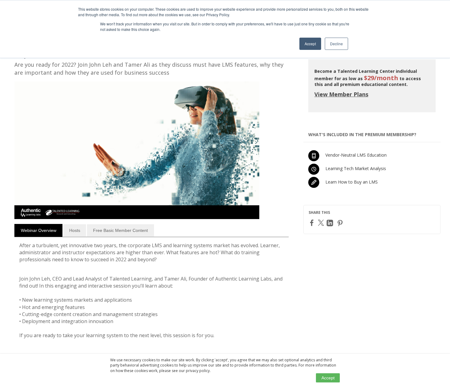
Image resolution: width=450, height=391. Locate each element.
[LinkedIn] (331, 223)
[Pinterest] (341, 223)
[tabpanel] (151, 293)
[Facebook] (313, 222)
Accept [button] (310, 43)
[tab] (38, 230)
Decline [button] (336, 43)
